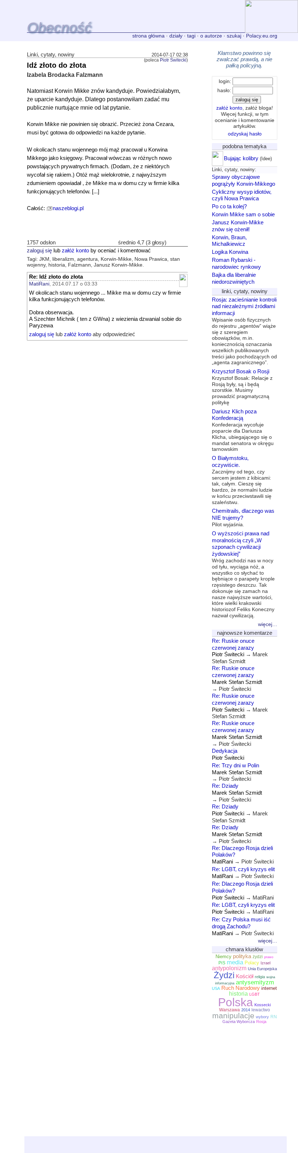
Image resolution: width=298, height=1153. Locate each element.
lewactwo (260, 1009)
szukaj (234, 36)
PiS (221, 962)
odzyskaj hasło (245, 134)
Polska (235, 1002)
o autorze (211, 36)
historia (238, 994)
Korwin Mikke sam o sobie (243, 214)
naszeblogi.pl (68, 208)
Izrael (265, 963)
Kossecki (262, 1005)
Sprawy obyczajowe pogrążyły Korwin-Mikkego (243, 180)
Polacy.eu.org (261, 36)
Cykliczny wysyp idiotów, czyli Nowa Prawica (241, 195)
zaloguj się (39, 250)
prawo (268, 957)
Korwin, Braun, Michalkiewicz (229, 240)
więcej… (267, 624)
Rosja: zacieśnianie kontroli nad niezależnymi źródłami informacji (244, 331)
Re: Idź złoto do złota (56, 277)
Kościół (244, 976)
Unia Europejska (262, 969)
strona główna (148, 36)
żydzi (258, 956)
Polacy (252, 962)
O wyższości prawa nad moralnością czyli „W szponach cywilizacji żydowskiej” (243, 574)
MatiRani (39, 284)
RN (273, 1016)
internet (269, 988)
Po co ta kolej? (229, 206)
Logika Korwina (230, 252)
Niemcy (223, 956)
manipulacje (233, 1015)
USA (216, 988)
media (235, 962)
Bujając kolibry (241, 158)
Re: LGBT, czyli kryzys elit (243, 869)
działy (175, 36)
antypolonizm (229, 968)
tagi (191, 36)
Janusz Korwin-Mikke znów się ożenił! (237, 225)
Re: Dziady (225, 786)
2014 (245, 1010)
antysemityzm (255, 982)
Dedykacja (224, 751)
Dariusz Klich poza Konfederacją (243, 430)
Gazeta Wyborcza (238, 1021)
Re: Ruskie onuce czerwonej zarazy (233, 644)
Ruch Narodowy (240, 988)
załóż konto (75, 250)
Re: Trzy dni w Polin (235, 765)
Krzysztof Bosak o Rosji (242, 386)
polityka (242, 956)
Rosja (261, 1021)
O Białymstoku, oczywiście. (242, 480)
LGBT (254, 994)
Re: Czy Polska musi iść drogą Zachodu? (241, 922)
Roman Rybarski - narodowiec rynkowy (236, 263)
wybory (262, 1017)
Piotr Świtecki (173, 60)
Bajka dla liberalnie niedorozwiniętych (234, 278)
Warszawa (229, 1009)
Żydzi (224, 975)
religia (260, 977)
